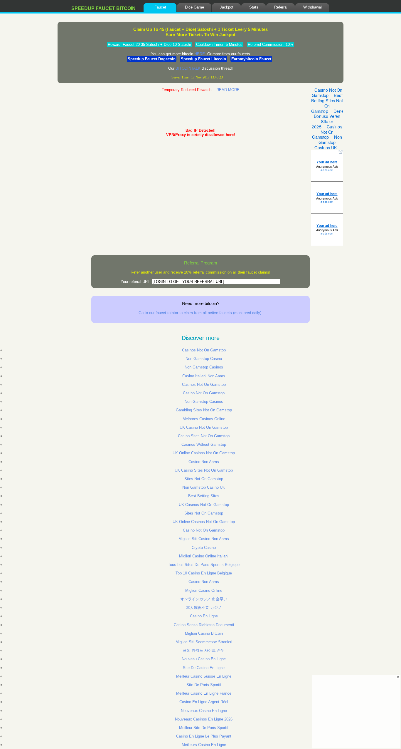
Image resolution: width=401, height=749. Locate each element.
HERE (199, 54)
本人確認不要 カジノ (204, 607)
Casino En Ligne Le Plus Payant (203, 736)
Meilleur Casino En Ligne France (203, 693)
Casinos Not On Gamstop (204, 350)
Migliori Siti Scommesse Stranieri (204, 642)
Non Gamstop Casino (204, 358)
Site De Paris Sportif (203, 685)
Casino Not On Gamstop (204, 393)
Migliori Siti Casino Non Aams (203, 539)
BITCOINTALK (188, 68)
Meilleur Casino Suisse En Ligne (203, 676)
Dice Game (194, 7)
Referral (280, 7)
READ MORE (228, 90)
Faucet (160, 7)
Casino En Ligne (204, 616)
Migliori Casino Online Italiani (203, 556)
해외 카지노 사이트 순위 (204, 650)
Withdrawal (312, 7)
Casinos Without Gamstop (203, 444)
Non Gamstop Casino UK (203, 487)
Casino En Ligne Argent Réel (203, 702)
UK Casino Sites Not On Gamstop (204, 470)
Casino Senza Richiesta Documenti (204, 625)
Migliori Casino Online (203, 590)
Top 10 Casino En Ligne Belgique (204, 573)
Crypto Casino (204, 547)
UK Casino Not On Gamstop (204, 427)
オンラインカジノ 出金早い (203, 599)
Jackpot (226, 7)
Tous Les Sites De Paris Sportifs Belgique (204, 564)
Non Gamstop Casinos (204, 367)
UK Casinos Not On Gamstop (204, 504)
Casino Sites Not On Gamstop (204, 436)
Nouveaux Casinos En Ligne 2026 (203, 719)
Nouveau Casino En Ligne (204, 659)
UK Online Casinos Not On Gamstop (204, 453)
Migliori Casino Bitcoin (204, 633)
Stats (253, 7)
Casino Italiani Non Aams (203, 376)
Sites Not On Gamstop (203, 479)
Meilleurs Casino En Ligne (204, 745)
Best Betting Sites (203, 496)
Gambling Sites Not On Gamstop (204, 410)
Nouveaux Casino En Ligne (204, 710)
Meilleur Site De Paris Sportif (203, 727)
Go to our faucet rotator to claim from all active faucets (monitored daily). (200, 313)
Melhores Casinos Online (204, 419)
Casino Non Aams (203, 462)
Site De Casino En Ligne (204, 668)
